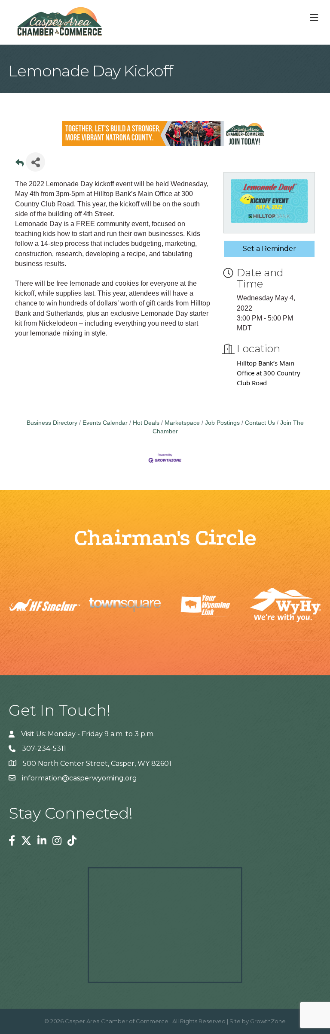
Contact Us (260, 423)
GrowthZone (268, 1021)
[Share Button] (35, 162)
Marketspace (182, 423)
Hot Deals (146, 423)
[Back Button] (19, 164)
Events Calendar (105, 423)
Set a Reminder (269, 249)
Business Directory (52, 423)
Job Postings (222, 423)
